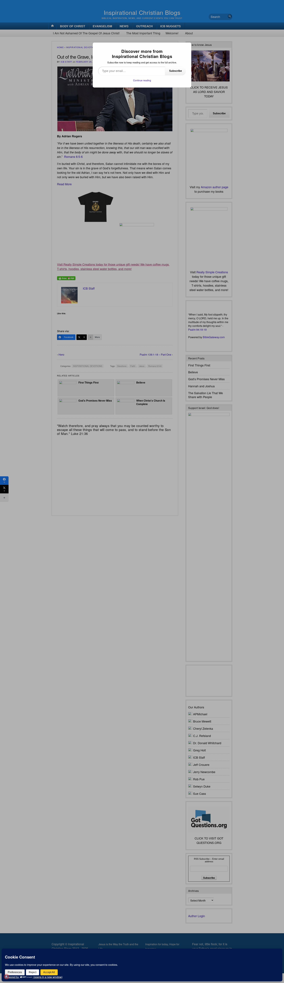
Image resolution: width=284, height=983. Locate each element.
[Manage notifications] (6, 976)
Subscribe (175, 70)
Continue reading (142, 80)
